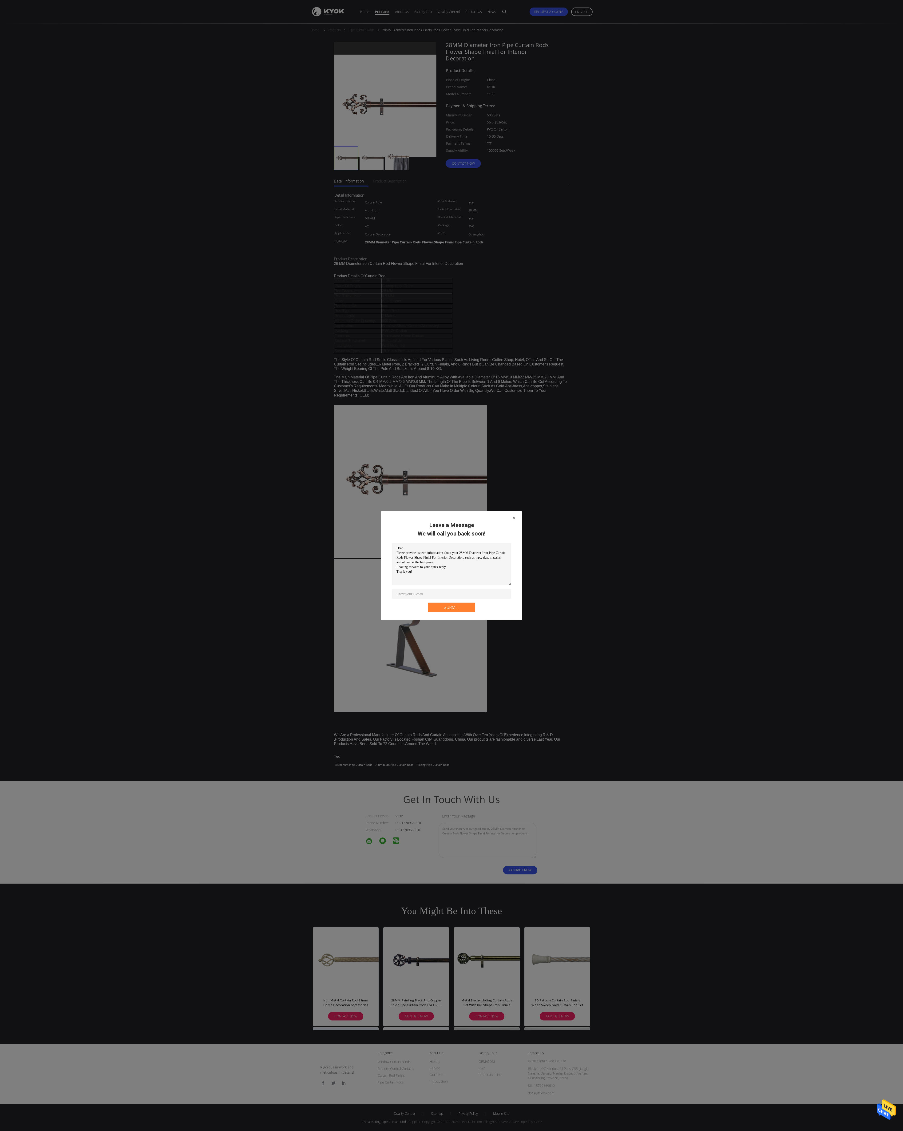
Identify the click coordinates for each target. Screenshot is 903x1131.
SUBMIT (451, 607)
